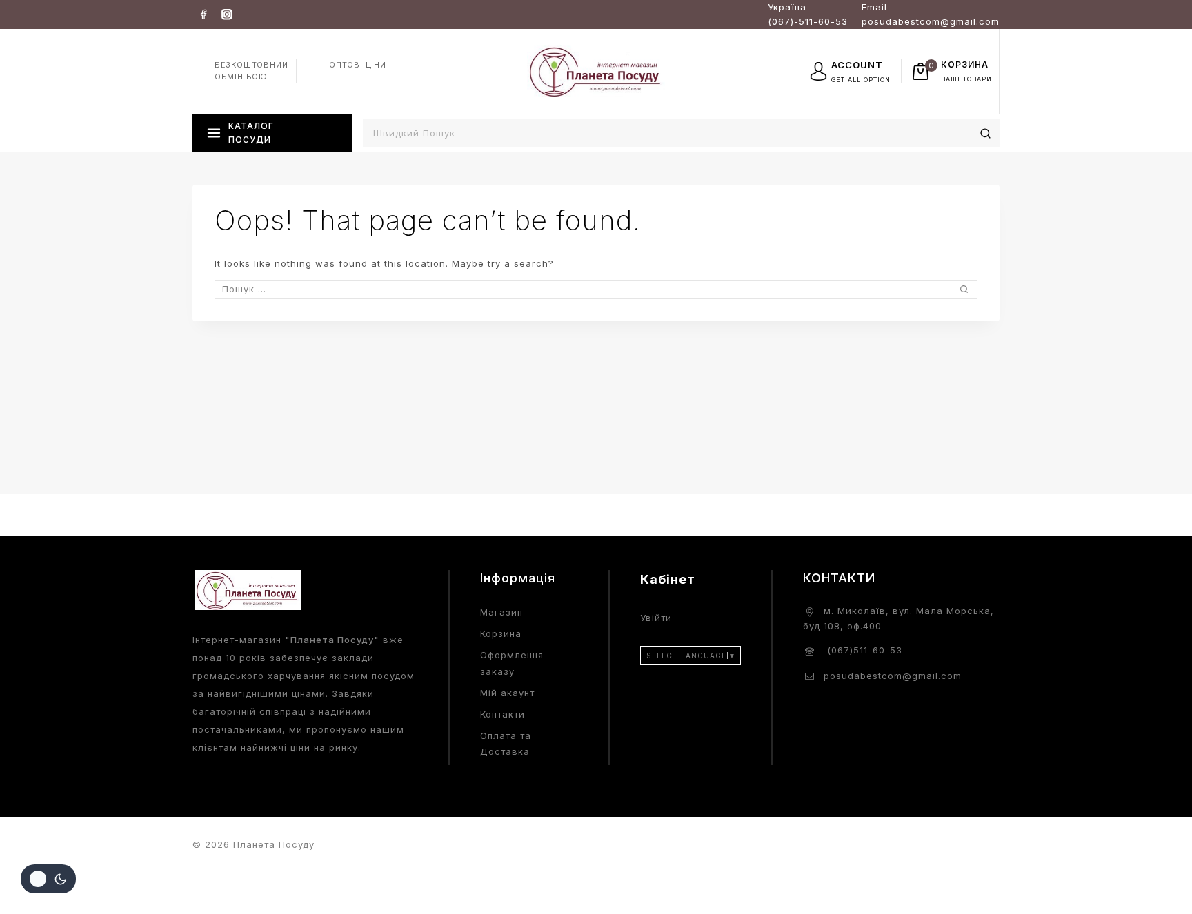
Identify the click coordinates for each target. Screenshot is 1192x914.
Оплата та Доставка (505, 743)
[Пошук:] (596, 288)
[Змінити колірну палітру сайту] (48, 878)
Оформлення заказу (512, 662)
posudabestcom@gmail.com (893, 675)
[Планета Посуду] (596, 71)
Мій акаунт (507, 692)
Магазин (501, 612)
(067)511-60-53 (863, 650)
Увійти (656, 617)
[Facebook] (203, 14)
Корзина (501, 633)
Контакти (502, 714)
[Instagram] (226, 14)
